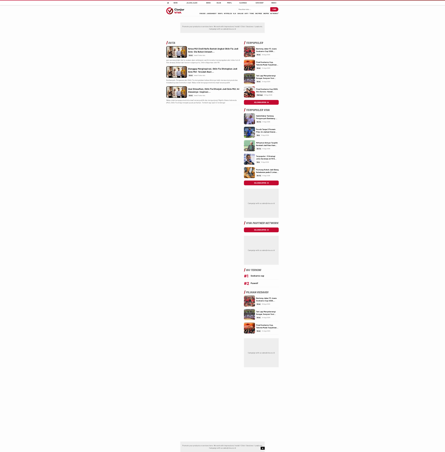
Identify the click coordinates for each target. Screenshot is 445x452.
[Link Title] (176, 52)
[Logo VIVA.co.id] (176, 10)
